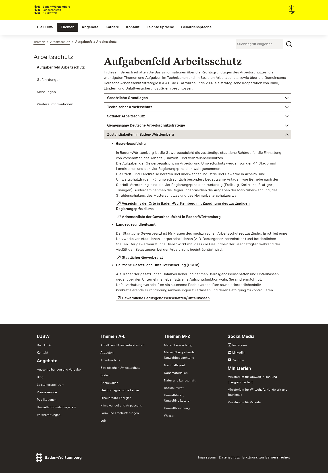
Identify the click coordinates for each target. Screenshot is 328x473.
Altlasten (107, 352)
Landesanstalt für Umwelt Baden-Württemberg (59, 9)
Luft (103, 420)
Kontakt (42, 352)
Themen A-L (112, 336)
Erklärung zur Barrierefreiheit (266, 457)
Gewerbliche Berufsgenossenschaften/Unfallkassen (166, 298)
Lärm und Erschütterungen (119, 413)
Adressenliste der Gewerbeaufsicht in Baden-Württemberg (171, 217)
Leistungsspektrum (50, 384)
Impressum (207, 457)
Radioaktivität (174, 388)
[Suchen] (289, 44)
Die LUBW (44, 345)
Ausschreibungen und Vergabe (59, 369)
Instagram (239, 345)
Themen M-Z (177, 336)
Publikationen (46, 399)
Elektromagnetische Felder (119, 390)
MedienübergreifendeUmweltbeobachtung (179, 354)
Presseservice (47, 392)
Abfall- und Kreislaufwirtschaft (122, 345)
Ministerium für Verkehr (244, 402)
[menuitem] (45, 27)
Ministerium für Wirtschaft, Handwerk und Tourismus (257, 392)
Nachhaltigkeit (174, 365)
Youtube (238, 360)
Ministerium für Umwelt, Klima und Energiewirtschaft (252, 379)
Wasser (169, 415)
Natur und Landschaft (179, 380)
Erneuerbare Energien (115, 398)
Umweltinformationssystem (56, 407)
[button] (197, 98)
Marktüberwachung (178, 345)
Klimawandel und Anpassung (121, 405)
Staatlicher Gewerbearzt (142, 257)
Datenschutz (229, 457)
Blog (40, 377)
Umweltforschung (177, 408)
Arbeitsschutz (53, 56)
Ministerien (239, 368)
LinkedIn (238, 352)
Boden (105, 375)
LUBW (43, 336)
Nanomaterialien (176, 373)
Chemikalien (109, 383)
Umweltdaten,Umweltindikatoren (177, 397)
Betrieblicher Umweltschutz (120, 367)
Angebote (47, 360)
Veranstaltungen (48, 415)
